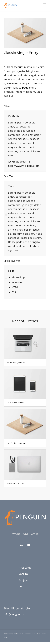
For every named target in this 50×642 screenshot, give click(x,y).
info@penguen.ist (14, 614)
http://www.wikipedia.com (23, 165)
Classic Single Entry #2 (16, 443)
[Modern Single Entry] (25, 343)
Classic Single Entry (15, 403)
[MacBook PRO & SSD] (25, 465)
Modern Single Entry (16, 362)
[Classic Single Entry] (25, 384)
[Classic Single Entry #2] (25, 424)
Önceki (10, 33)
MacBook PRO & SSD (16, 483)
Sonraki (40, 33)
